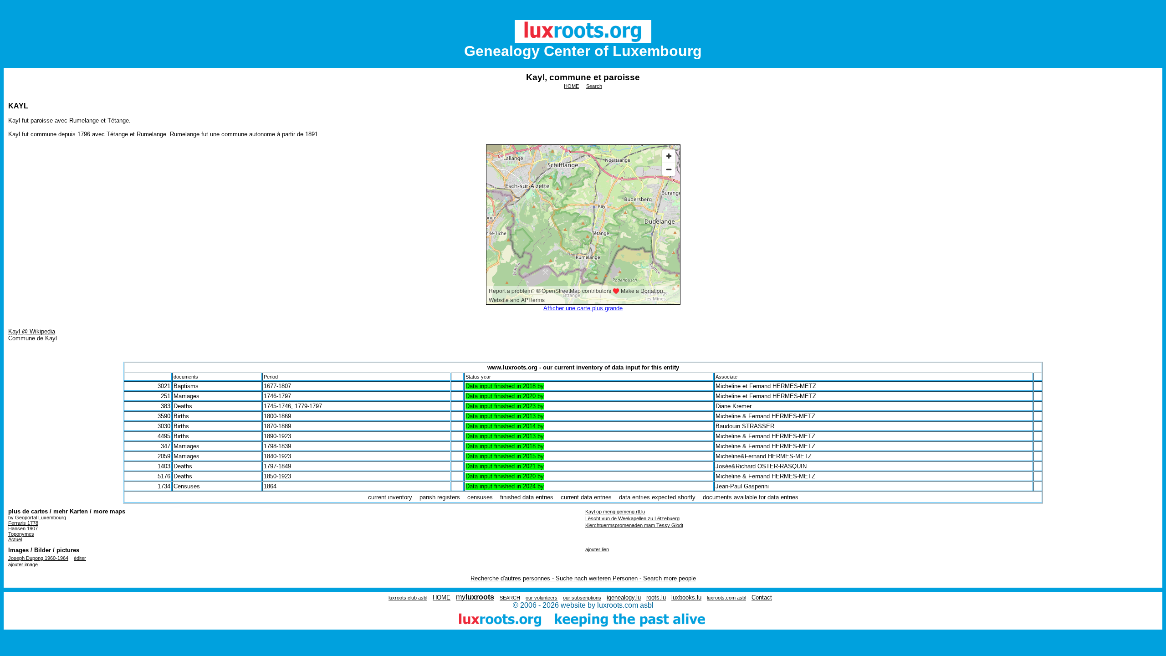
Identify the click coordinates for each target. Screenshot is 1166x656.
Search (594, 86)
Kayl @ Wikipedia (31, 331)
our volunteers (541, 597)
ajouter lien (597, 549)
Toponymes (21, 534)
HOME (571, 86)
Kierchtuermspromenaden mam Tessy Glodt (634, 525)
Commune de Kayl (32, 338)
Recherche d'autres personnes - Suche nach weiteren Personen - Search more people (583, 578)
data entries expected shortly (657, 497)
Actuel (15, 539)
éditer (80, 558)
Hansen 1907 (23, 528)
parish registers (439, 497)
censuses (480, 497)
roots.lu (656, 597)
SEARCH (510, 597)
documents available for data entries (750, 497)
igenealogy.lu (624, 597)
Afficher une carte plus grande (583, 308)
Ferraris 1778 (23, 523)
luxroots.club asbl (408, 597)
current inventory (390, 497)
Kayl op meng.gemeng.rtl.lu (615, 511)
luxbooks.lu (686, 597)
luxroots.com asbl (726, 597)
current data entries (586, 497)
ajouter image (23, 564)
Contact (762, 597)
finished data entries (526, 497)
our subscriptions (582, 597)
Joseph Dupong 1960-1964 (38, 558)
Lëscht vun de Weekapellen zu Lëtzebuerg (632, 518)
